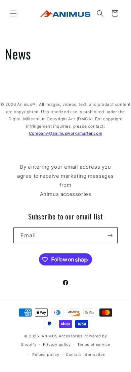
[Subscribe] (109, 235)
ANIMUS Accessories (62, 336)
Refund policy (45, 354)
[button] (13, 13)
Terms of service (93, 344)
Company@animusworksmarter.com (65, 133)
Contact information (85, 354)
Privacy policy (57, 344)
